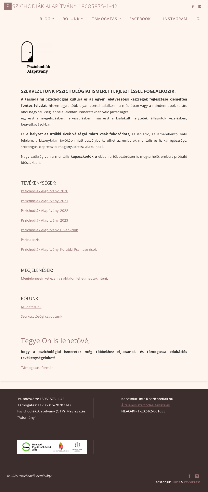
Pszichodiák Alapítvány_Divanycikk (49, 229)
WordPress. (192, 482)
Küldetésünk (31, 306)
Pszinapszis (30, 239)
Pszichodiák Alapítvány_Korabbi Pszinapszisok (59, 249)
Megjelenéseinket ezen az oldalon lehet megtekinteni (64, 278)
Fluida (176, 482)
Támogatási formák (37, 367)
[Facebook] (193, 6)
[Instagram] (200, 6)
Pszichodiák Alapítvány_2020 (44, 191)
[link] (199, 18)
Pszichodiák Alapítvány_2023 (44, 220)
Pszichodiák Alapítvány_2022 (44, 210)
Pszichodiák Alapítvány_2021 (44, 200)
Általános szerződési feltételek (145, 405)
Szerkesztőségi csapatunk (41, 316)
